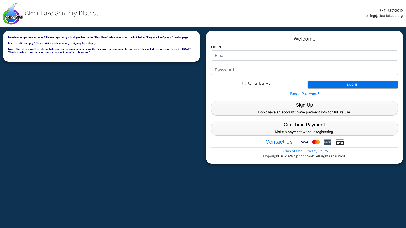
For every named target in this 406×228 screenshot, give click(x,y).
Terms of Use (291, 151)
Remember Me (258, 83)
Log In (353, 84)
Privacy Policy (317, 151)
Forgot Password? (304, 93)
